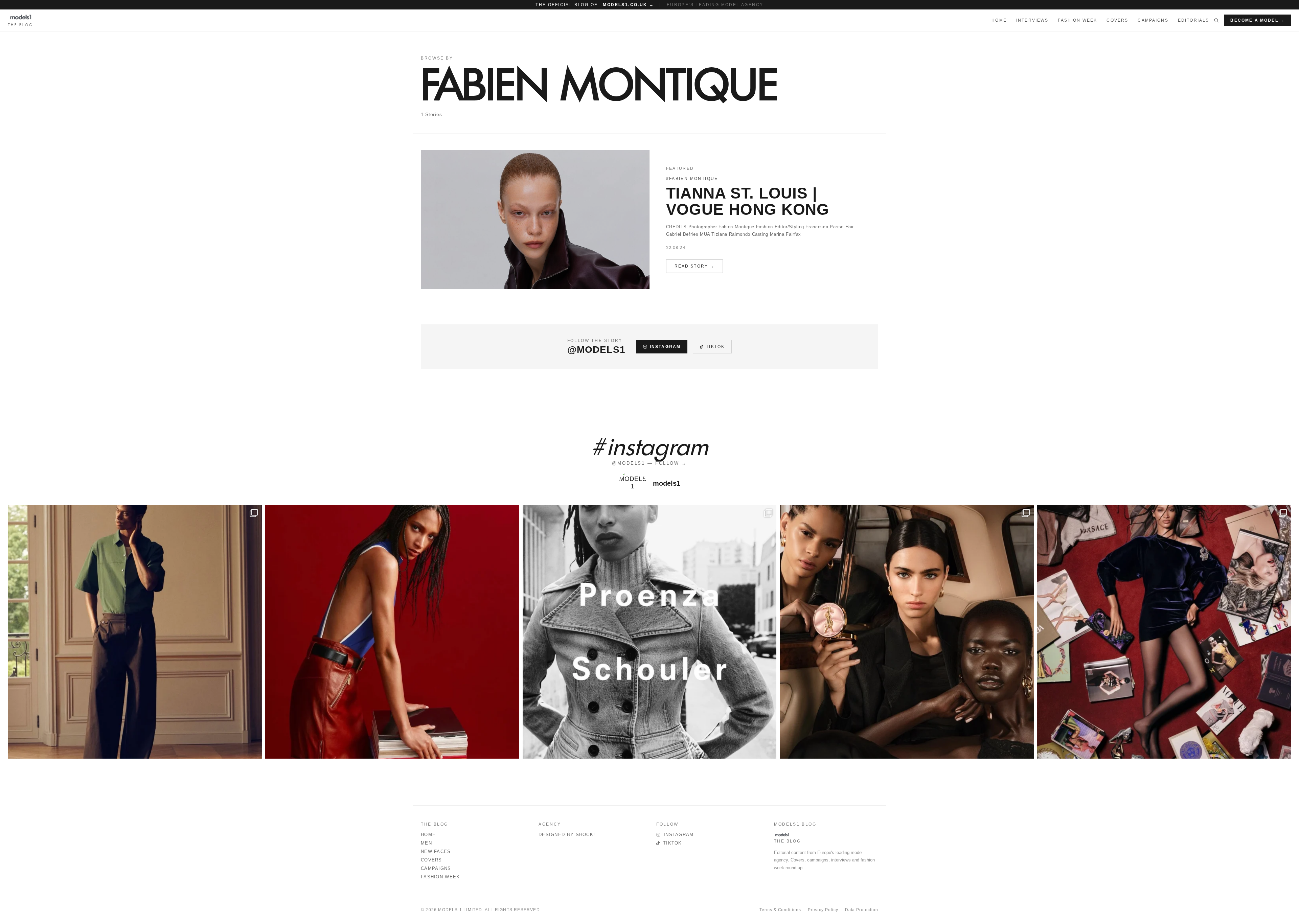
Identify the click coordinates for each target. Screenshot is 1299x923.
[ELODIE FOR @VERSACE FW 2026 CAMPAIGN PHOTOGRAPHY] (392, 632)
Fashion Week (440, 876)
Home (428, 834)
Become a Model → (1257, 20)
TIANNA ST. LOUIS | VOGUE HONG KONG (747, 201)
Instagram (665, 346)
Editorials (1193, 20)
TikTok (715, 346)
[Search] (1216, 20)
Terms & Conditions (780, 909)
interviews (1032, 20)
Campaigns (1153, 20)
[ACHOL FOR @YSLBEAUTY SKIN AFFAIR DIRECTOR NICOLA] (906, 632)
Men (426, 843)
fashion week (1077, 20)
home (999, 20)
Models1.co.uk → (628, 4)
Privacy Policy (823, 909)
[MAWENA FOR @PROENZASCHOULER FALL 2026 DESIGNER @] (649, 632)
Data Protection (861, 909)
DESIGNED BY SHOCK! (567, 834)
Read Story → (695, 266)
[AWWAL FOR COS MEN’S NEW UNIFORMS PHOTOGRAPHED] (135, 632)
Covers (1117, 20)
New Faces (436, 851)
